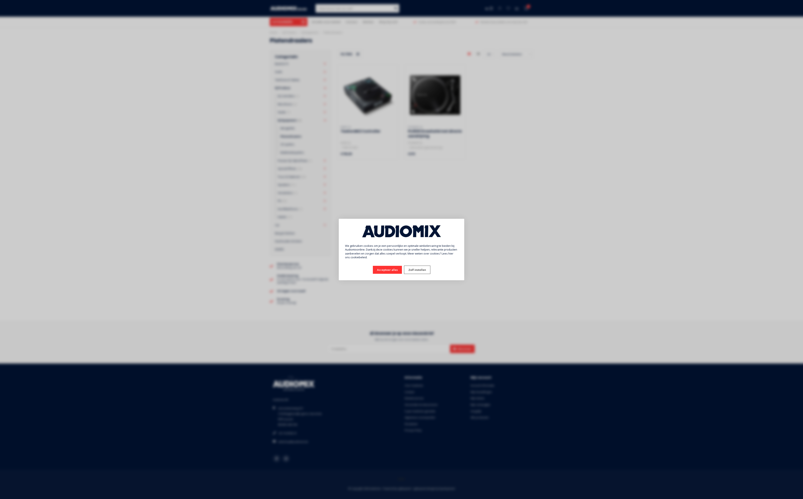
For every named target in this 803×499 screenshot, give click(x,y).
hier (450, 253)
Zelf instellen (417, 270)
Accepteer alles (387, 270)
